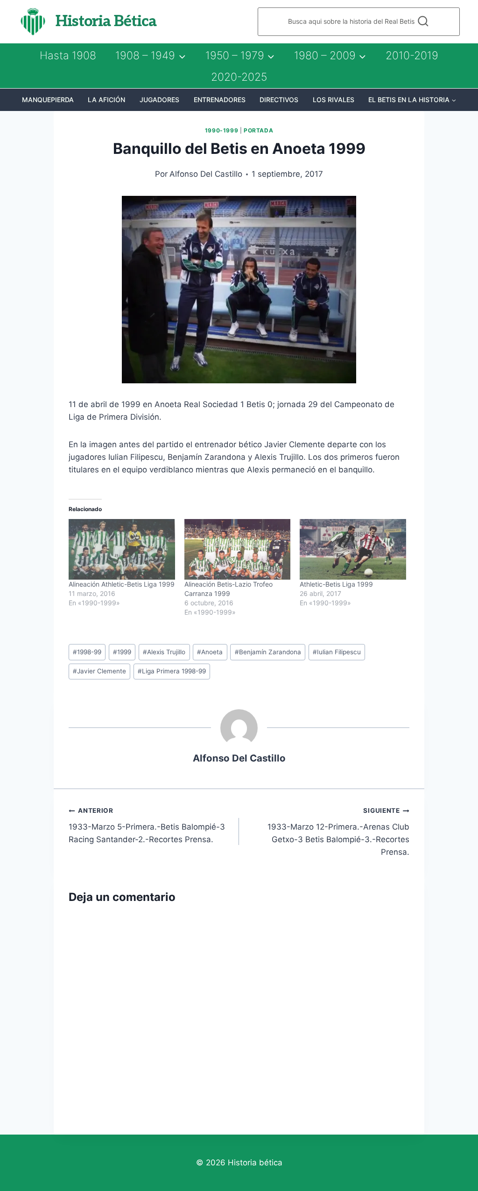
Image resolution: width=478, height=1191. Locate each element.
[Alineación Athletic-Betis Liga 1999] (122, 549)
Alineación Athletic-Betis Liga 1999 (122, 584)
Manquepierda (48, 100)
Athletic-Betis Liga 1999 (336, 584)
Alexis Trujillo (164, 652)
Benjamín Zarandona (268, 652)
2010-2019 (412, 55)
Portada (258, 130)
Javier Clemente (99, 671)
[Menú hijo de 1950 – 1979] (240, 55)
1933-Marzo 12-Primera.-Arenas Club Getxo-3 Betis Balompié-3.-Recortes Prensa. (338, 832)
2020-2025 (239, 76)
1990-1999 (221, 130)
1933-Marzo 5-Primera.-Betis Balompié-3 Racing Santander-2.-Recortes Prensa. (147, 825)
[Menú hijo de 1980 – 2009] (330, 55)
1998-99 (87, 652)
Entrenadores (220, 100)
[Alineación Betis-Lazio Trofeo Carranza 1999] (237, 549)
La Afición (106, 100)
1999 (122, 652)
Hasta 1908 (68, 55)
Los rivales (333, 100)
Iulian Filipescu (337, 652)
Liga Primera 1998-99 (172, 671)
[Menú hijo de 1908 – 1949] (150, 55)
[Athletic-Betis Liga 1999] (353, 549)
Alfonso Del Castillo (205, 174)
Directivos (279, 100)
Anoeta (210, 652)
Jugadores (159, 100)
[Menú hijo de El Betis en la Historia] (412, 100)
